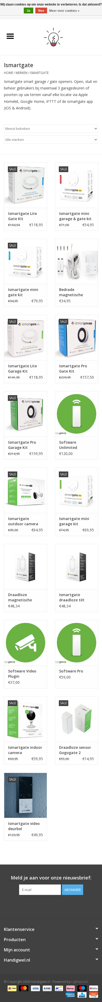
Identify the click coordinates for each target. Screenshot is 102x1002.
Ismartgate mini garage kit (74, 521)
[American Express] (70, 995)
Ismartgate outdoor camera (23, 521)
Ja (28, 11)
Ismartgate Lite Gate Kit (22, 216)
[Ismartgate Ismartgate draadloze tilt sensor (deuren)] (76, 566)
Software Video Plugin (22, 674)
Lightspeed (79, 981)
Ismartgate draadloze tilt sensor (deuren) (73, 597)
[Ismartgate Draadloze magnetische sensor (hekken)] (25, 566)
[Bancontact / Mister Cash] (58, 988)
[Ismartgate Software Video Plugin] (25, 642)
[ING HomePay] (92, 995)
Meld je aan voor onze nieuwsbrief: (51, 878)
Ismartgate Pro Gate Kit (73, 368)
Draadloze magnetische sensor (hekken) (22, 597)
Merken (21, 73)
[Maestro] (81, 988)
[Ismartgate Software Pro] (76, 642)
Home (8, 73)
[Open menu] (10, 36)
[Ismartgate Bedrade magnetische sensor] (76, 261)
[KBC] (81, 995)
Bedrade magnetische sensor (71, 292)
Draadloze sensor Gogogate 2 (75, 750)
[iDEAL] (11, 988)
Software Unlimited (68, 445)
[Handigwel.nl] (61, 36)
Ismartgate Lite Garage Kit (22, 368)
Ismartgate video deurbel (24, 826)
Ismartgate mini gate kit (23, 292)
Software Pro (71, 671)
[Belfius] (92, 988)
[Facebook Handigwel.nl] (51, 906)
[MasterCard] (23, 988)
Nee (41, 11)
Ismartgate (39, 73)
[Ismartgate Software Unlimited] (76, 414)
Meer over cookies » (64, 11)
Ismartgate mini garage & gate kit (75, 216)
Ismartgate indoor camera (25, 750)
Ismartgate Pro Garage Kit (22, 445)
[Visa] (35, 988)
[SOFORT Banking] (70, 988)
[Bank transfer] (47, 988)
